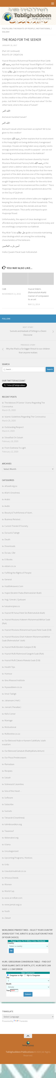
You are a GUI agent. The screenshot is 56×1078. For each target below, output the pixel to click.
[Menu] (52, 3)
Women (8, 884)
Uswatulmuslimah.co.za (15, 871)
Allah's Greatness (12, 492)
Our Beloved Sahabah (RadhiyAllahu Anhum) (24, 750)
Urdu (6, 864)
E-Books (8, 559)
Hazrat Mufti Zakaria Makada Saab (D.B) (22, 660)
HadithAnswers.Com (13, 586)
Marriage (8, 720)
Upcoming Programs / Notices (18, 857)
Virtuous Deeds (11, 877)
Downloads (9, 546)
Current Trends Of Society (16, 525)
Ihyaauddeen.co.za (13, 687)
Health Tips (9, 666)
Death (7, 539)
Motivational (43, 28)
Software (8, 797)
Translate (23, 1021)
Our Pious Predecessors (15, 757)
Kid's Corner (9, 713)
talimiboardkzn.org (13, 824)
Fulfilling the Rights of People (18, 28)
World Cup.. (9, 891)
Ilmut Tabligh (10, 693)
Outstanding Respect (14, 427)
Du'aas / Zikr (9, 552)
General (8, 579)
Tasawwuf (9, 830)
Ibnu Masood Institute (14, 680)
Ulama (7, 844)
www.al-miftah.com (13, 897)
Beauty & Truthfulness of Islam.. (18, 512)
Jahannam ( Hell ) (12, 700)
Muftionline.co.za (12, 733)
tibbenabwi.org (11, 837)
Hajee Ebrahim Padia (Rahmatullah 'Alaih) (22, 592)
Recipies (8, 770)
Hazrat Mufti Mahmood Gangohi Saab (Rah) (24, 653)
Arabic (7, 499)
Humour (8, 673)
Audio (7, 505)
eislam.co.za (10, 566)
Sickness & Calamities (14, 784)
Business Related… (13, 519)
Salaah (5, 31)
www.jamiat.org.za (12, 904)
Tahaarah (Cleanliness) (14, 817)
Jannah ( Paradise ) (12, 707)
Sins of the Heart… (13, 790)
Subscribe (8, 804)
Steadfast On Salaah (13, 437)
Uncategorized (11, 851)
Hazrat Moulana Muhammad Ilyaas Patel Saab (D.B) (27, 629)
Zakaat (7, 917)
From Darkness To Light (15, 447)
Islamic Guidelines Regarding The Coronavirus (25, 416)
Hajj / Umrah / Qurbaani (15, 599)
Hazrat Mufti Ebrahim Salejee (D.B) (20, 646)
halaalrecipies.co (12, 606)
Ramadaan (9, 764)
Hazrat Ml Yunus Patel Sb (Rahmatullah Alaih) (24, 612)
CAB (4, 288)
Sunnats (8, 810)
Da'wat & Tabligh (12, 532)
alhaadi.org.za (10, 485)
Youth (7, 911)
